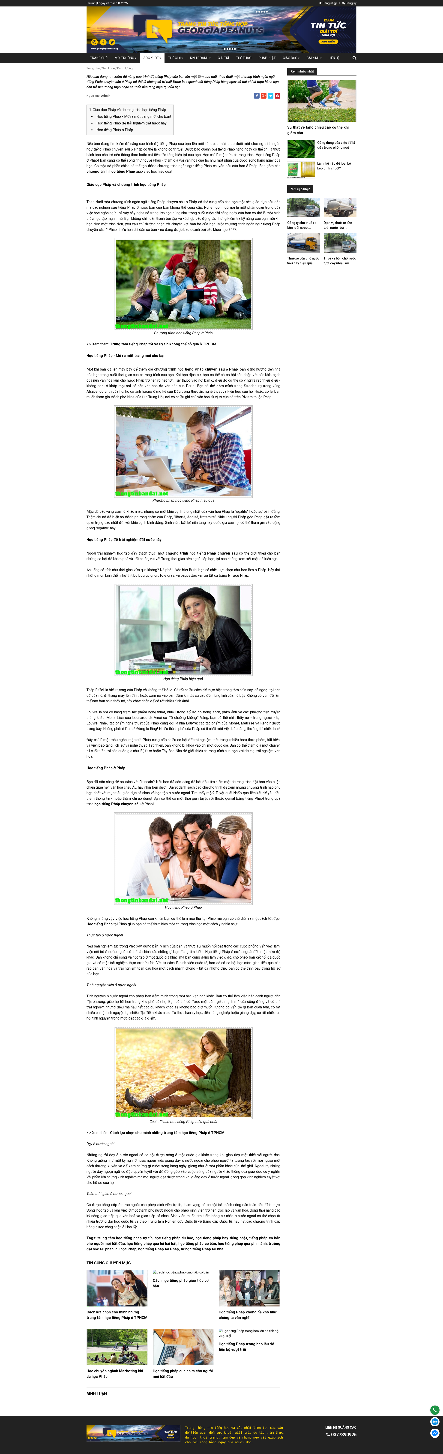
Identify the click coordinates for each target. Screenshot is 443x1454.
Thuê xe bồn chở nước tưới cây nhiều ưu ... (340, 260)
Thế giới (174, 58)
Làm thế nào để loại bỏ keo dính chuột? (334, 166)
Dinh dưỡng (125, 68)
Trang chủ (99, 58)
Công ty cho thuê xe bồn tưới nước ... (301, 225)
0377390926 (343, 1434)
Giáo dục (290, 58)
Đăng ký (350, 3)
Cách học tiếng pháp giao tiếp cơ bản (181, 1283)
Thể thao (243, 58)
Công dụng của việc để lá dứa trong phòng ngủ (336, 145)
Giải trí (223, 58)
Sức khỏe (151, 58)
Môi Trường (125, 58)
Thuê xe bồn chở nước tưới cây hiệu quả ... (303, 260)
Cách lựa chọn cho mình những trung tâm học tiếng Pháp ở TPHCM (117, 1315)
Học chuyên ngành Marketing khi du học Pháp (115, 1374)
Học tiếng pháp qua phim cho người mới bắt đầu (183, 1374)
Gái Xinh (313, 58)
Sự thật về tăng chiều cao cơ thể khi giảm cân (318, 130)
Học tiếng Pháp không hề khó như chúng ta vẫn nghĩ (247, 1315)
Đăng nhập (329, 3)
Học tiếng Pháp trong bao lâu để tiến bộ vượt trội (246, 1347)
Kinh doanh (199, 58)
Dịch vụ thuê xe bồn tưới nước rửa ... (338, 225)
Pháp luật (267, 58)
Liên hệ (334, 58)
